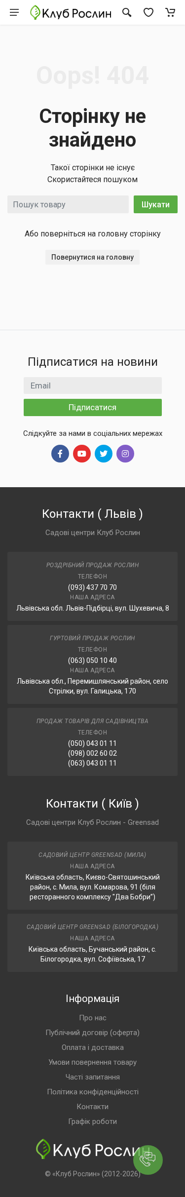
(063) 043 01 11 (92, 763)
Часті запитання (93, 1077)
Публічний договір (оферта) (92, 1032)
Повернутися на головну (92, 257)
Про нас (93, 1017)
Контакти (92, 1106)
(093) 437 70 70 (92, 587)
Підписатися (92, 407)
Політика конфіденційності (93, 1091)
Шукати (156, 204)
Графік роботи (92, 1121)
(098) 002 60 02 (92, 753)
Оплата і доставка (93, 1047)
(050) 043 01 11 (92, 743)
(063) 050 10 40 (92, 660)
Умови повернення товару (92, 1062)
